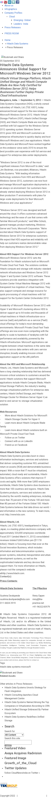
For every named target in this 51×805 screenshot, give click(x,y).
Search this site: (12, 738)
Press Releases (13, 27)
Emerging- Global (22, 20)
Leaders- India (21, 24)
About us (9, 5)
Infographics (11, 9)
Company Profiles (13, 12)
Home (7, 40)
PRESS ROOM (12, 33)
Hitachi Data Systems (17, 43)
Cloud (12, 16)
